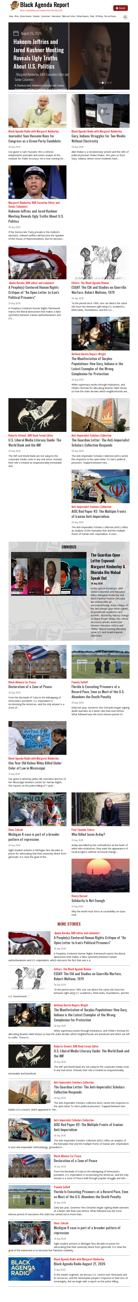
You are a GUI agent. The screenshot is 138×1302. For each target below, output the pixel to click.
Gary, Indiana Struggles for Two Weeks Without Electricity (99, 138)
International (56, 16)
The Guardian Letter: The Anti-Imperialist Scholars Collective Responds (100, 442)
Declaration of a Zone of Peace (30, 686)
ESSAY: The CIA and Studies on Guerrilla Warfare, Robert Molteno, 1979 (99, 290)
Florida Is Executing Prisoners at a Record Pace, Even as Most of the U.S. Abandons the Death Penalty (98, 691)
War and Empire (110, 16)
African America (25, 16)
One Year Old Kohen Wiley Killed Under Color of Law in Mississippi (35, 765)
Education (36, 16)
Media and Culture (68, 16)
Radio (92, 16)
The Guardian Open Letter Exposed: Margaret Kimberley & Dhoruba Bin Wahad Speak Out (108, 566)
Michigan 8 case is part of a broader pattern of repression (34, 837)
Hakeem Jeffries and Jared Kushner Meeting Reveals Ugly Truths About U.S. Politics (36, 216)
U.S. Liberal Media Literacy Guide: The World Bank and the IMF (34, 442)
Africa (16, 16)
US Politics (99, 16)
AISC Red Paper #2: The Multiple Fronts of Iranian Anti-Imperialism (99, 514)
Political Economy (83, 16)
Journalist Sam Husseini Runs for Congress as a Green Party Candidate (34, 138)
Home (11, 16)
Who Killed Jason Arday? (88, 834)
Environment (45, 16)
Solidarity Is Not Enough (88, 900)
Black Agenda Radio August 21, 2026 (79, 1263)
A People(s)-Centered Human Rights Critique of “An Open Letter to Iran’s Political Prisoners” (38, 57)
